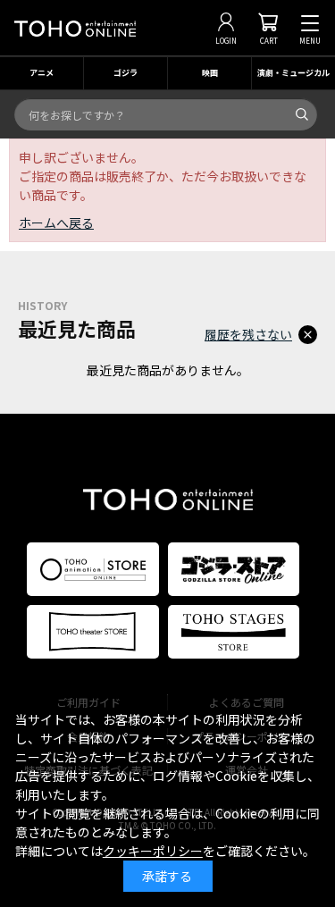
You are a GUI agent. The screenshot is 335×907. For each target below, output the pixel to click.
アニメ (41, 73)
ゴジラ (125, 73)
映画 (210, 73)
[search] (302, 114)
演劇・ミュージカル (293, 73)
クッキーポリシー (153, 851)
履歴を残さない (248, 334)
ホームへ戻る (56, 222)
